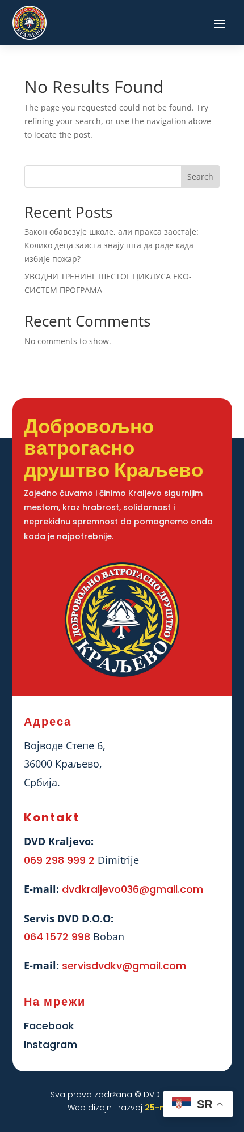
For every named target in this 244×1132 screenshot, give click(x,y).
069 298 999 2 (59, 860)
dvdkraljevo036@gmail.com (132, 889)
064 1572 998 (57, 937)
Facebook (49, 1026)
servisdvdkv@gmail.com (124, 966)
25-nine (161, 1107)
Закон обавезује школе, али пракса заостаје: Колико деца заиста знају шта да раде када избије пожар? (111, 245)
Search (200, 176)
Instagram (50, 1044)
